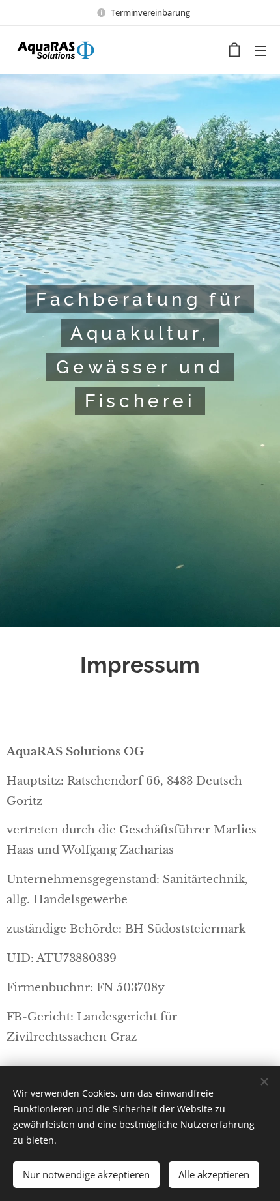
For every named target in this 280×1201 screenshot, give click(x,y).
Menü (260, 50)
